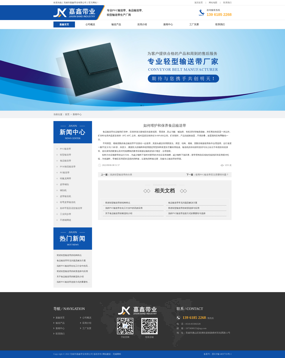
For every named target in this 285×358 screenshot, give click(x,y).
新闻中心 (168, 24)
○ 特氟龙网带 (63, 178)
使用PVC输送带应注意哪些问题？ (212, 174)
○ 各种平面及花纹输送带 (69, 208)
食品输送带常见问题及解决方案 (182, 203)
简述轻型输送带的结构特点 (117, 203)
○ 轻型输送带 (63, 155)
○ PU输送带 (62, 172)
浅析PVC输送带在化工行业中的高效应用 (123, 208)
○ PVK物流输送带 (66, 166)
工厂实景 (194, 24)
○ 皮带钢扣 (62, 184)
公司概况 (90, 24)
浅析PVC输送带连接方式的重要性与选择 (186, 213)
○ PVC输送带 (63, 149)
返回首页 (198, 2)
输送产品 (116, 24)
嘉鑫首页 (64, 24)
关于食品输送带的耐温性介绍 (118, 213)
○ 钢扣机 (61, 190)
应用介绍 (142, 24)
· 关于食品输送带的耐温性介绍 (69, 277)
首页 (67, 114)
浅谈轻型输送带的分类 (121, 174)
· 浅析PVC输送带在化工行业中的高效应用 (72, 266)
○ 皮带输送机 (63, 196)
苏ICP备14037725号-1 (222, 354)
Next (280, 70)
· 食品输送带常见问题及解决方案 (70, 260)
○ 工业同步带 (63, 214)
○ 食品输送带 (63, 160)
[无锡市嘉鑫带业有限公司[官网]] (142, 70)
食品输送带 (210, 147)
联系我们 (227, 2)
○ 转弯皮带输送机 (66, 202)
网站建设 (106, 354)
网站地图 (213, 2)
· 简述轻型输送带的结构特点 (68, 255)
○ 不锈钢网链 (63, 220)
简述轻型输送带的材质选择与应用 (183, 208)
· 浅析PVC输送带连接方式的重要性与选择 (72, 282)
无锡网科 (117, 354)
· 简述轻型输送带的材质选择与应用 (71, 271)
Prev (5, 70)
